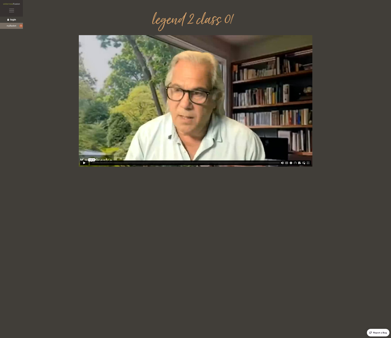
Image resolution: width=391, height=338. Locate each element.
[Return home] (11, 4)
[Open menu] (11, 10)
